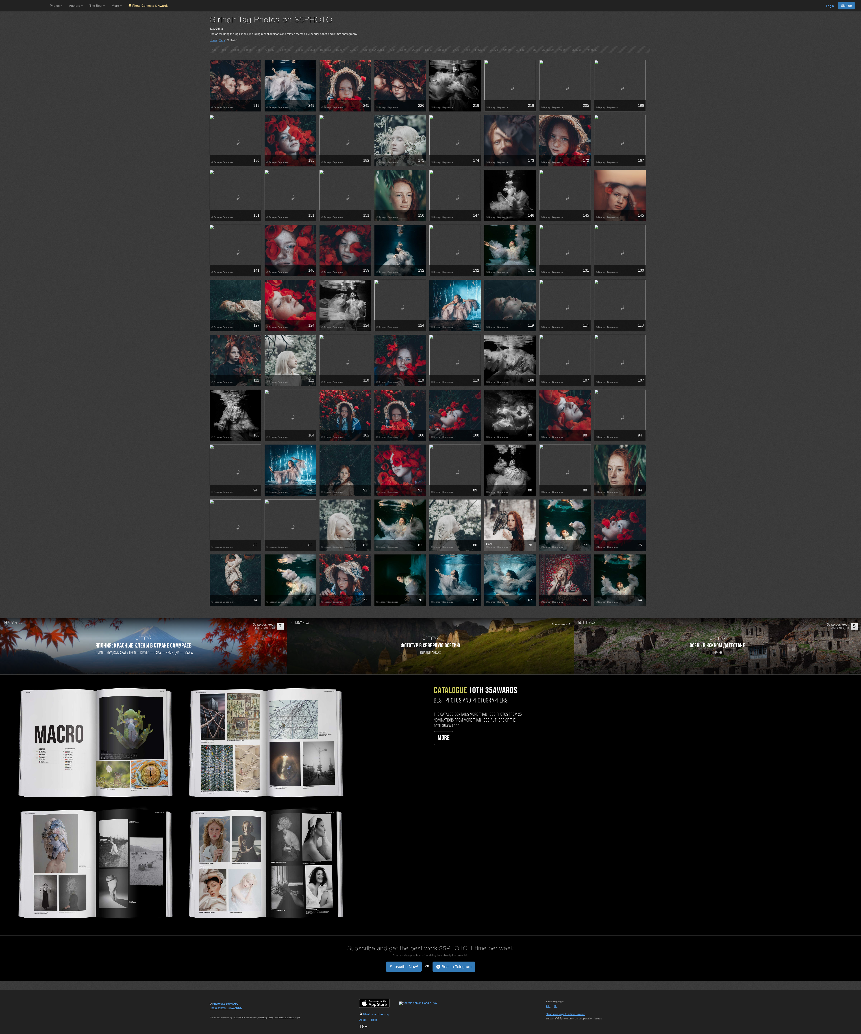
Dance (416, 49)
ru (555, 1005)
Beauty (340, 49)
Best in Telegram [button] (456, 966)
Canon (354, 49)
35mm (235, 49)
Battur (311, 49)
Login (830, 5)
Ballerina (285, 49)
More (444, 738)
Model (562, 49)
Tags (222, 40)
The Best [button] (96, 5)
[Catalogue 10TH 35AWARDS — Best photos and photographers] (179, 802)
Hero (534, 49)
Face (467, 49)
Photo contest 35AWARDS (226, 1008)
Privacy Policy (267, 1018)
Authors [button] (75, 5)
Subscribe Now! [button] (404, 966)
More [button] (116, 5)
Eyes (456, 49)
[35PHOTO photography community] (24, 6)
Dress (428, 49)
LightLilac (548, 49)
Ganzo (494, 49)
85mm (248, 49)
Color (403, 49)
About (362, 1019)
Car (392, 49)
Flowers (480, 49)
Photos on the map (376, 1014)
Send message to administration (565, 1014)
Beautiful (325, 49)
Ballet (299, 49)
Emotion (442, 49)
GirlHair (520, 49)
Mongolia (591, 49)
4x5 (214, 49)
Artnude (269, 49)
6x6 (224, 49)
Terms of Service (286, 1018)
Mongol (576, 49)
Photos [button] (55, 5)
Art (258, 49)
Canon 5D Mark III (374, 49)
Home (213, 40)
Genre (507, 49)
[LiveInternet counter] (219, 1012)
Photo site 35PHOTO (225, 1003)
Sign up (846, 5)
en (548, 1005)
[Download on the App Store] (378, 1003)
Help (374, 1019)
